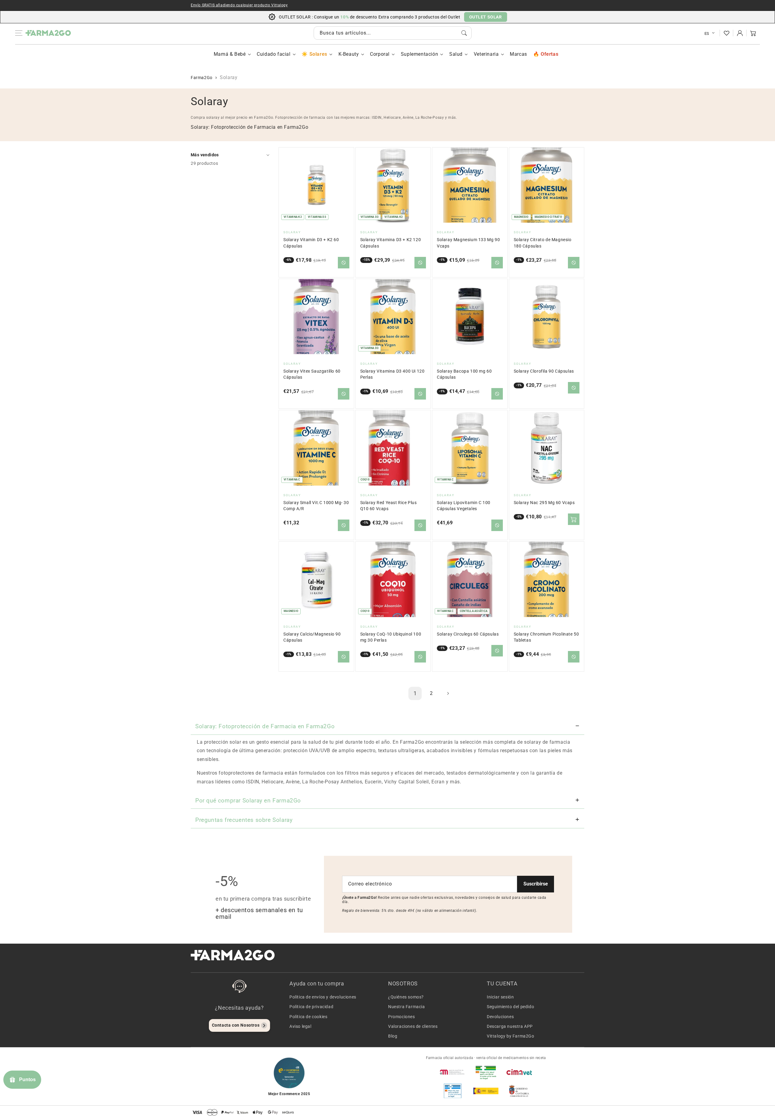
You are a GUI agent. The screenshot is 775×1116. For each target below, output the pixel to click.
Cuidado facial (273, 54)
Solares (318, 54)
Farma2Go (202, 77)
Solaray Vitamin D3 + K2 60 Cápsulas (311, 242)
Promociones (401, 1016)
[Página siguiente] (447, 693)
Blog (392, 1036)
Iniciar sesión (500, 997)
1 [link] (415, 693)
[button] (753, 33)
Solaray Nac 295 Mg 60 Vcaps (544, 502)
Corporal (380, 54)
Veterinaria (486, 54)
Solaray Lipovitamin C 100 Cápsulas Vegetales (463, 505)
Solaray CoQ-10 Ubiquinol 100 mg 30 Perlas (390, 637)
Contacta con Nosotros (236, 1025)
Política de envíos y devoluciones (322, 997)
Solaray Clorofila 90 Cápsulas (544, 371)
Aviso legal (300, 1026)
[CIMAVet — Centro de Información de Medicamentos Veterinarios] (519, 1072)
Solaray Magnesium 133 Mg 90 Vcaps (468, 242)
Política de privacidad (311, 1006)
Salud (456, 54)
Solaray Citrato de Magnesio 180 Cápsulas (543, 242)
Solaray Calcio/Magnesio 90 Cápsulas (312, 637)
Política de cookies (308, 1016)
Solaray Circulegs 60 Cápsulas (468, 634)
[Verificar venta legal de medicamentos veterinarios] (452, 1091)
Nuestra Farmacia (406, 1006)
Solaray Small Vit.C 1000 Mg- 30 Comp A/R (316, 505)
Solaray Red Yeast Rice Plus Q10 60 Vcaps (388, 505)
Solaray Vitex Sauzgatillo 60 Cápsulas (312, 374)
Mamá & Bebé (230, 54)
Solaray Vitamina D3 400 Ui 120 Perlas (392, 374)
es (706, 33)
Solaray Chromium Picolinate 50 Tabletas (546, 637)
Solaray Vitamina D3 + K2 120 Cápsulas (390, 242)
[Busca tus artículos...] (464, 33)
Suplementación (419, 54)
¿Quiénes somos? (406, 997)
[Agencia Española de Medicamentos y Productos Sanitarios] (452, 1072)
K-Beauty (348, 54)
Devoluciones (500, 1016)
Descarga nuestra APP (510, 1026)
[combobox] (393, 33)
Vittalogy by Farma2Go (510, 1036)
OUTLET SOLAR (485, 17)
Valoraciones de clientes (412, 1026)
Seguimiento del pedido (510, 1006)
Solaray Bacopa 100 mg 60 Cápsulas (464, 374)
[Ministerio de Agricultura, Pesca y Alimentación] (486, 1091)
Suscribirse (535, 884)
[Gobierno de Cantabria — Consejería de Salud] (519, 1091)
